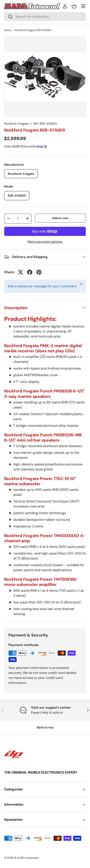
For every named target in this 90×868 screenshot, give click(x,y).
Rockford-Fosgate (16, 123)
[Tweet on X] (20, 272)
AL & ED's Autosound (26, 857)
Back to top (45, 727)
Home (7, 30)
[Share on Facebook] (29, 272)
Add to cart (60, 218)
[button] (74, 6)
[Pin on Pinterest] (39, 272)
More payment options (45, 241)
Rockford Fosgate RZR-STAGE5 (33, 30)
